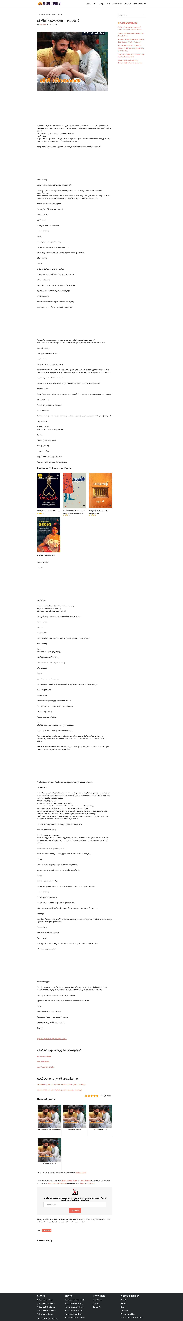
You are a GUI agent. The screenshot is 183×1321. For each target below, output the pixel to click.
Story (101, 4)
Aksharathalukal (129, 23)
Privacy (123, 1303)
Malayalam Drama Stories (46, 1303)
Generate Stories (80, 1173)
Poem (108, 4)
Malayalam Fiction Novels (74, 1303)
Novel (95, 4)
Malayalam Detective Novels (74, 1317)
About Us (96, 1303)
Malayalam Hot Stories (45, 1314)
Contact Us (96, 1307)
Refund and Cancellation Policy (131, 1317)
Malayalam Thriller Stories (46, 1307)
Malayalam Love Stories (45, 1300)
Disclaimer (124, 1310)
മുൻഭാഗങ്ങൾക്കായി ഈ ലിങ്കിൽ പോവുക (52, 1039)
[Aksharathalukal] (49, 4)
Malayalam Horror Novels (73, 1314)
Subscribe (75, 1210)
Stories (69, 1181)
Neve (39, 1318)
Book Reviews (86, 1181)
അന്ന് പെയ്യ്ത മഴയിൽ (45, 1067)
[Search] (144, 15)
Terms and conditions (128, 1314)
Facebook (91, 1183)
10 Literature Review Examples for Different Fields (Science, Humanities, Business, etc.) (131, 48)
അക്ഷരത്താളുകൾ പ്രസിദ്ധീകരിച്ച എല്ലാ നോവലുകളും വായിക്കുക (61, 1084)
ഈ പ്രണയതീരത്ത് (44, 1056)
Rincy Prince (43, 24)
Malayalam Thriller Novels (74, 1310)
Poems (75, 1181)
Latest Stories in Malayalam (57, 1183)
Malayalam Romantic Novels (75, 1300)
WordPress (54, 1318)
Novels (64, 1181)
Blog (122, 1307)
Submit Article (97, 1300)
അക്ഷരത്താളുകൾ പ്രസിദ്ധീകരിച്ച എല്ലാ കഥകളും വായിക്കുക (59, 1090)
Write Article (138, 4)
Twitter (82, 1183)
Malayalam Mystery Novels (74, 1307)
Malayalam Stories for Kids (46, 1310)
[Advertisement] (74, 110)
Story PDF (127, 4)
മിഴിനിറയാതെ (47, 1230)
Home (88, 4)
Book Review (117, 4)
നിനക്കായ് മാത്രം (43, 1061)
